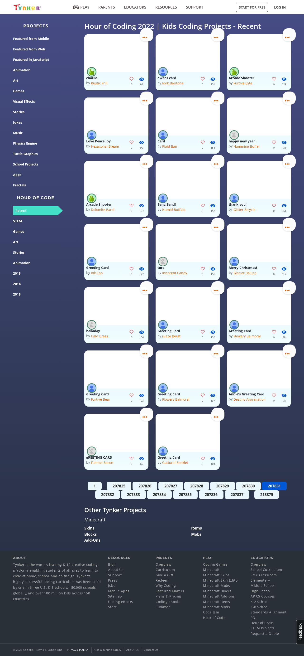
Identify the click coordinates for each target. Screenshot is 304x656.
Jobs (111, 585)
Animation (21, 70)
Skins (89, 528)
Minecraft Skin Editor (221, 580)
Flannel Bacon (102, 462)
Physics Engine (25, 143)
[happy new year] (259, 116)
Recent (21, 210)
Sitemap (115, 596)
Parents (106, 7)
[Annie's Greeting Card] (259, 369)
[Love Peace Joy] (116, 116)
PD (253, 617)
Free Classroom (264, 575)
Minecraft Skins (216, 575)
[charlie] (116, 53)
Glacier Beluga (244, 273)
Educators (135, 7)
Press (112, 580)
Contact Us (151, 649)
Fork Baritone (172, 83)
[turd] (188, 243)
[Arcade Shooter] (259, 53)
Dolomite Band (102, 209)
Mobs (196, 534)
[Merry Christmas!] (259, 243)
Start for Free (252, 7)
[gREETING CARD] (116, 433)
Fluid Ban (169, 146)
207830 (248, 486)
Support (194, 7)
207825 (119, 486)
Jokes (17, 122)
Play (84, 7)
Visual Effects (24, 101)
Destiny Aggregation (249, 399)
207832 (107, 494)
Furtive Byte (242, 83)
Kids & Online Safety (107, 649)
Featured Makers (170, 591)
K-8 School (259, 607)
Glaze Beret (171, 336)
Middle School (263, 585)
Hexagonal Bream (105, 146)
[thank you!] (259, 180)
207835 (185, 494)
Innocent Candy (174, 273)
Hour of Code (214, 617)
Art (15, 80)
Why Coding (166, 585)
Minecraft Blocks (217, 591)
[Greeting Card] (116, 243)
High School (261, 591)
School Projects (25, 164)
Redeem (162, 580)
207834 (159, 494)
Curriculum (165, 569)
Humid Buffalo (173, 209)
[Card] (188, 116)
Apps (17, 174)
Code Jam (211, 612)
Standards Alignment (269, 612)
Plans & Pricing (168, 596)
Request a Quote (265, 633)
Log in (280, 7)
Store (112, 607)
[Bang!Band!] (188, 180)
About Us (116, 569)
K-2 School (259, 601)
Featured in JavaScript (31, 59)
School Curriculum (266, 569)
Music (18, 133)
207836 (211, 494)
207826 (144, 486)
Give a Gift (164, 575)
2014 (17, 284)
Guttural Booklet (175, 462)
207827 (170, 486)
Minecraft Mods (216, 607)
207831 (274, 486)
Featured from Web (29, 49)
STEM (17, 221)
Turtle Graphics (25, 153)
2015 (17, 273)
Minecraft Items (216, 601)
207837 (237, 494)
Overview (163, 564)
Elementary (260, 580)
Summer (163, 607)
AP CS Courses (263, 596)
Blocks (90, 534)
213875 (266, 494)
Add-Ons (92, 540)
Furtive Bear (100, 399)
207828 (196, 486)
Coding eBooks (120, 601)
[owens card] (188, 53)
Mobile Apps (118, 591)
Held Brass (99, 336)
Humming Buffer (246, 146)
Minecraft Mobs (216, 585)
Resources (166, 7)
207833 (133, 494)
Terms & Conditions (49, 649)
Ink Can (97, 273)
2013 (17, 294)
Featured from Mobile (31, 38)
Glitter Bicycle (244, 209)
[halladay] (116, 306)
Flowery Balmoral (247, 336)
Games (18, 91)
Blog (111, 564)
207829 (222, 486)
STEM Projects (263, 628)
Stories (18, 112)
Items (196, 528)
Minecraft (211, 569)
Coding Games (215, 564)
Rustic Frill (99, 83)
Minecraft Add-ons (219, 596)
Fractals (19, 185)
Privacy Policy (78, 649)
